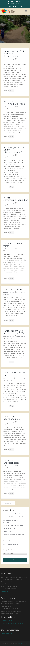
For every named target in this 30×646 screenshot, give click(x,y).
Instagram (19, 1)
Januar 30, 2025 (21, 336)
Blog (11, 90)
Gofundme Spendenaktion (11, 417)
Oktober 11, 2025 (21, 248)
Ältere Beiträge (8, 503)
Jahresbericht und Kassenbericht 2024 (13, 331)
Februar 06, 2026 (21, 59)
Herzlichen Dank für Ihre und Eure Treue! (14, 102)
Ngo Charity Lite (22, 643)
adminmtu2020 (9, 378)
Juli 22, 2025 (20, 292)
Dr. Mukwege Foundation (8, 620)
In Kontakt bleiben (13, 289)
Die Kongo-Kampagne (7, 626)
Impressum (4, 591)
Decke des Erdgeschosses (11, 461)
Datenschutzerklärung (7, 633)
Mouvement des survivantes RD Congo (12, 623)
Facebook (12, 1)
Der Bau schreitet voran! (12, 244)
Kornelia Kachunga (9, 59)
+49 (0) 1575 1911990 (15, 6)
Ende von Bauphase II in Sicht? (14, 373)
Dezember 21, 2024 (20, 378)
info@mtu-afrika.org (16, 3)
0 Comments (9, 61)
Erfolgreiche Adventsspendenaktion (15, 198)
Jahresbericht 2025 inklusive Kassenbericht (15, 514)
